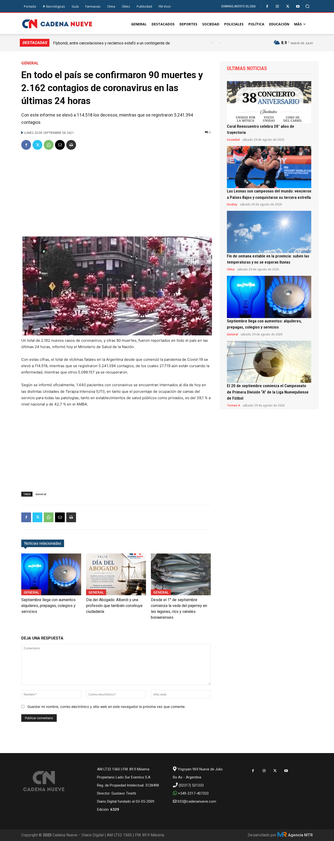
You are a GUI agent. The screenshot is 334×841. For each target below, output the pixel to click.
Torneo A (233, 405)
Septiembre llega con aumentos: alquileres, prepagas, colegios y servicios (48, 605)
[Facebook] (267, 6)
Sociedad (233, 139)
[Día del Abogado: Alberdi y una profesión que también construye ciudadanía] (116, 574)
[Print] (71, 145)
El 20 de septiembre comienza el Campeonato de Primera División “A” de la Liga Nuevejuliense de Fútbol (268, 392)
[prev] (212, 43)
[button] (307, 6)
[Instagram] (277, 6)
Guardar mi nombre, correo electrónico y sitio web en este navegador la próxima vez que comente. (106, 706)
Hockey (232, 204)
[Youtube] (298, 6)
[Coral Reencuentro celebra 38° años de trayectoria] (269, 102)
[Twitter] (287, 6)
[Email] (60, 145)
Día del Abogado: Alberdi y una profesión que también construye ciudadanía (114, 605)
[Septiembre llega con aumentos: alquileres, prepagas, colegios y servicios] (51, 574)
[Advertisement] (116, 191)
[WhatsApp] (49, 145)
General (30, 63)
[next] (220, 43)
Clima (230, 269)
